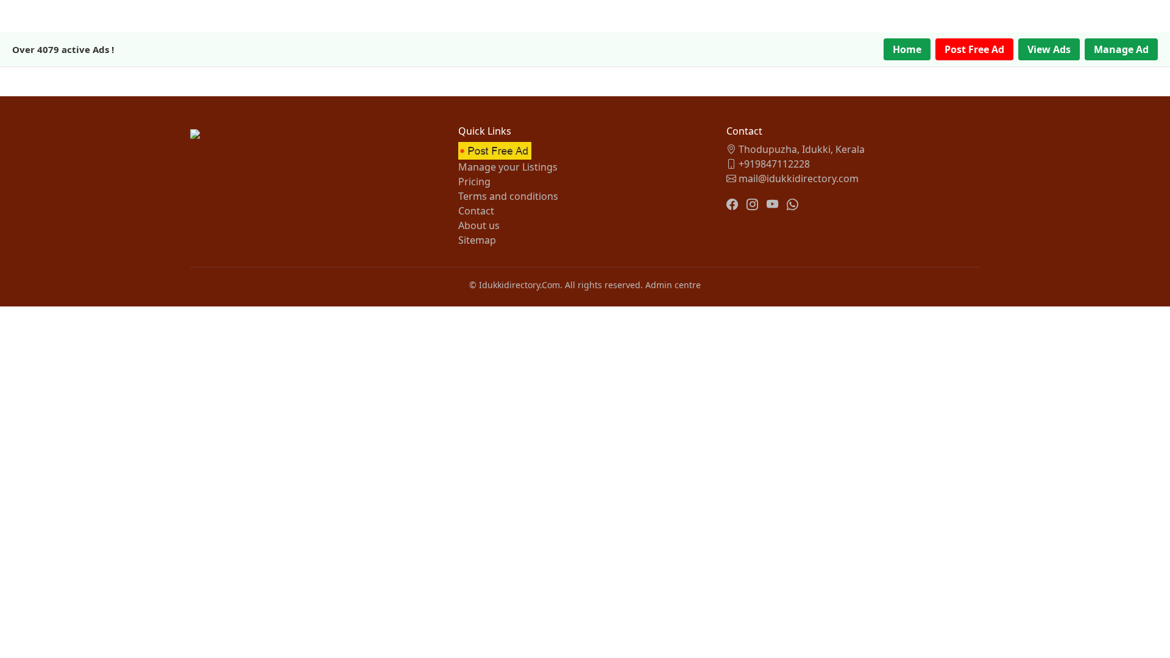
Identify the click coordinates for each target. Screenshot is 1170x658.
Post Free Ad (974, 49)
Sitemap (477, 240)
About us (479, 225)
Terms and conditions (508, 196)
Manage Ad (1121, 49)
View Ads (1049, 49)
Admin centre (673, 285)
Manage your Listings (508, 167)
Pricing (474, 181)
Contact (476, 211)
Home (907, 49)
